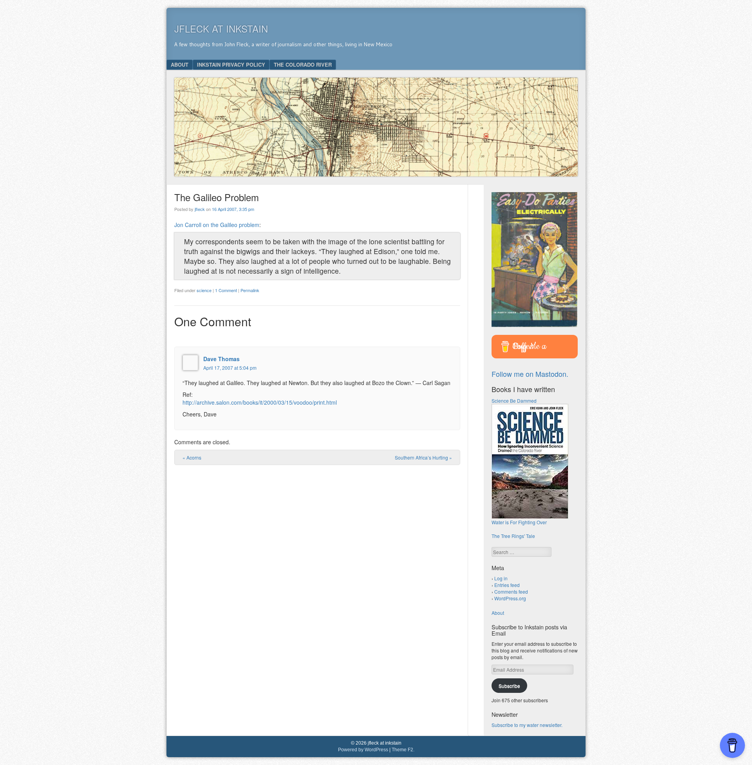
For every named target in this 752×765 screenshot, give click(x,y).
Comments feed (511, 591)
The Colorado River (303, 64)
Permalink (249, 290)
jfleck (200, 209)
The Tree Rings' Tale (513, 535)
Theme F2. (403, 749)
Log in (501, 578)
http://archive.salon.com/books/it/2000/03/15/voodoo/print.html (260, 402)
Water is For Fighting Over (519, 522)
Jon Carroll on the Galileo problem (216, 225)
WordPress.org (510, 598)
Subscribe (509, 685)
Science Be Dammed (514, 400)
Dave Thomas (221, 359)
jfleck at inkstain (221, 28)
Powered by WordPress (363, 749)
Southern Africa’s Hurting (423, 457)
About (179, 64)
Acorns (192, 457)
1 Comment (226, 290)
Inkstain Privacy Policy (231, 64)
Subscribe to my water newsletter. (527, 724)
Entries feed (507, 584)
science (204, 290)
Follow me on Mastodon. (530, 374)
